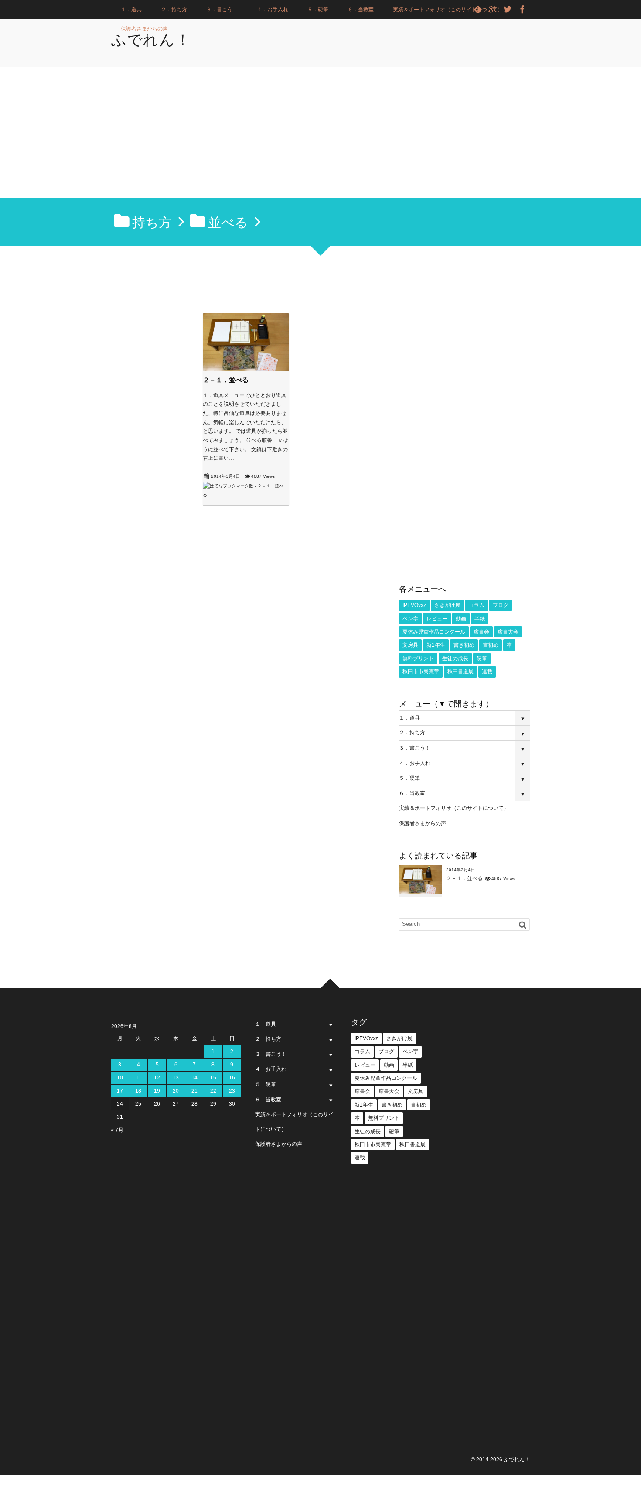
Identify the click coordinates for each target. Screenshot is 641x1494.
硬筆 (482, 658)
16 (232, 1078)
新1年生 (435, 645)
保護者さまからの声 (144, 29)
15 (213, 1078)
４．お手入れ (272, 10)
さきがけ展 (447, 605)
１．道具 (131, 10)
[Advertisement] (320, 133)
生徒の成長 (455, 658)
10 (120, 1078)
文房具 (410, 645)
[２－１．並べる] (246, 368)
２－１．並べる (226, 380)
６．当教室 (361, 10)
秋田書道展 (460, 671)
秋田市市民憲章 (420, 671)
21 (194, 1091)
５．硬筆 (317, 10)
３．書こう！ (222, 10)
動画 (461, 619)
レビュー (436, 619)
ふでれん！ (151, 39)
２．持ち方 (174, 10)
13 (176, 1078)
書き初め (463, 645)
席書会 (481, 632)
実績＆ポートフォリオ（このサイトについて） (448, 10)
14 (194, 1078)
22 (213, 1091)
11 (138, 1078)
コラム (476, 605)
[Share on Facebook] (522, 9)
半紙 (479, 619)
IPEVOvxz (414, 605)
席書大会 (508, 632)
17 (120, 1091)
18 (138, 1091)
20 (176, 1091)
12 (157, 1078)
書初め (490, 645)
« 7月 (117, 1130)
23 (232, 1091)
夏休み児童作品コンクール (433, 632)
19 (157, 1091)
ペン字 (410, 619)
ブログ (500, 605)
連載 (487, 671)
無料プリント (418, 658)
